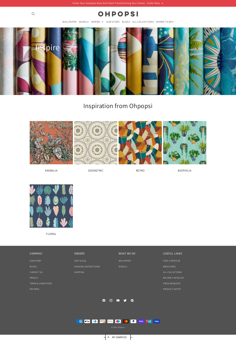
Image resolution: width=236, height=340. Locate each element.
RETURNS (34, 289)
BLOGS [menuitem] (126, 21)
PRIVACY (34, 277)
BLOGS (33, 266)
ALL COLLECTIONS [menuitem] (143, 21)
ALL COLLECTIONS (172, 272)
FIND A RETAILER (171, 260)
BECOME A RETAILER (173, 277)
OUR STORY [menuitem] (112, 21)
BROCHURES (169, 266)
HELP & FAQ (80, 260)
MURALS (123, 266)
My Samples (119, 337)
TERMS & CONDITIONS (41, 283)
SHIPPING (79, 272)
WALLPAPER (125, 260)
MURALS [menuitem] (84, 21)
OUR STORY (35, 260)
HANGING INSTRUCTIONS (87, 266)
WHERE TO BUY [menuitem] (164, 21)
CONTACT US (36, 272)
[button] (33, 13)
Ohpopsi (121, 327)
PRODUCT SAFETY (172, 289)
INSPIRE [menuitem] (95, 21)
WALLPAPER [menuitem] (69, 21)
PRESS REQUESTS (171, 283)
